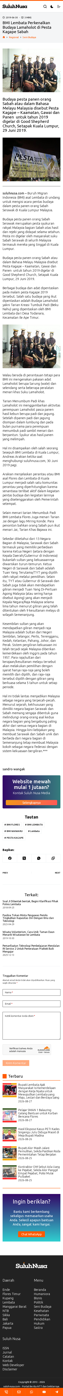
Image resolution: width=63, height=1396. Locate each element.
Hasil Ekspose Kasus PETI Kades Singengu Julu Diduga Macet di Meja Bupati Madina (39, 1132)
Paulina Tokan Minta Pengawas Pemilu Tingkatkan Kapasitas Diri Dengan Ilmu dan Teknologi (28, 918)
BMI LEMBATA (34, 824)
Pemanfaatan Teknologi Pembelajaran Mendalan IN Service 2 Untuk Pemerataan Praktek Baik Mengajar (31, 948)
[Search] (45, 6)
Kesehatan (41, 1311)
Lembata (34, 831)
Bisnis (38, 1298)
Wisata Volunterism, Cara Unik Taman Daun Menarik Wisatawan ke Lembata (29, 933)
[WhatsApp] (39, 858)
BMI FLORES (12, 824)
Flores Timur (12, 1294)
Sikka (6, 1315)
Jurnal (7, 1352)
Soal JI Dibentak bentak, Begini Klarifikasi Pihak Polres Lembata (30, 903)
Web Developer (13, 1365)
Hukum (39, 1323)
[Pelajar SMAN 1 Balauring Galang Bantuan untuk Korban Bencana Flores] (10, 1115)
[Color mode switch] (52, 7)
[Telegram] (57, 1392)
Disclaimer (10, 1369)
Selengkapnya (31, 802)
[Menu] (58, 6)
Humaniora (42, 1294)
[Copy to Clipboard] (53, 858)
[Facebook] (10, 858)
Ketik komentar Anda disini (20, 1016)
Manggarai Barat (15, 1306)
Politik (38, 1302)
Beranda (40, 1289)
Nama (9, 992)
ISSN (6, 1348)
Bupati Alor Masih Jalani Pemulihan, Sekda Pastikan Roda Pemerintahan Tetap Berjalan (39, 1151)
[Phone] (6, 1392)
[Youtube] (44, 1392)
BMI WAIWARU (13, 831)
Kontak (8, 1361)
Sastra (38, 1327)
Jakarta (8, 1323)
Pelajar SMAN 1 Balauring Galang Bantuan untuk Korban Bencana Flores (38, 1113)
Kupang (8, 1298)
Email (9, 1003)
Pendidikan (42, 1319)
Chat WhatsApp (31, 1234)
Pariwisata (41, 1315)
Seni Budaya (42, 1306)
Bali (5, 1319)
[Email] (19, 1392)
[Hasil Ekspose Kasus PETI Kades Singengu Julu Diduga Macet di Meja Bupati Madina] (10, 1134)
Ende (6, 1289)
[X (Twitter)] (24, 858)
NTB (6, 1311)
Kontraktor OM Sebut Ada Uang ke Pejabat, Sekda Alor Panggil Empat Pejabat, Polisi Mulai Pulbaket (39, 1171)
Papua (7, 1327)
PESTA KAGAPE (13, 837)
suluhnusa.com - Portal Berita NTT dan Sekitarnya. (31, 1386)
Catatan (8, 1356)
